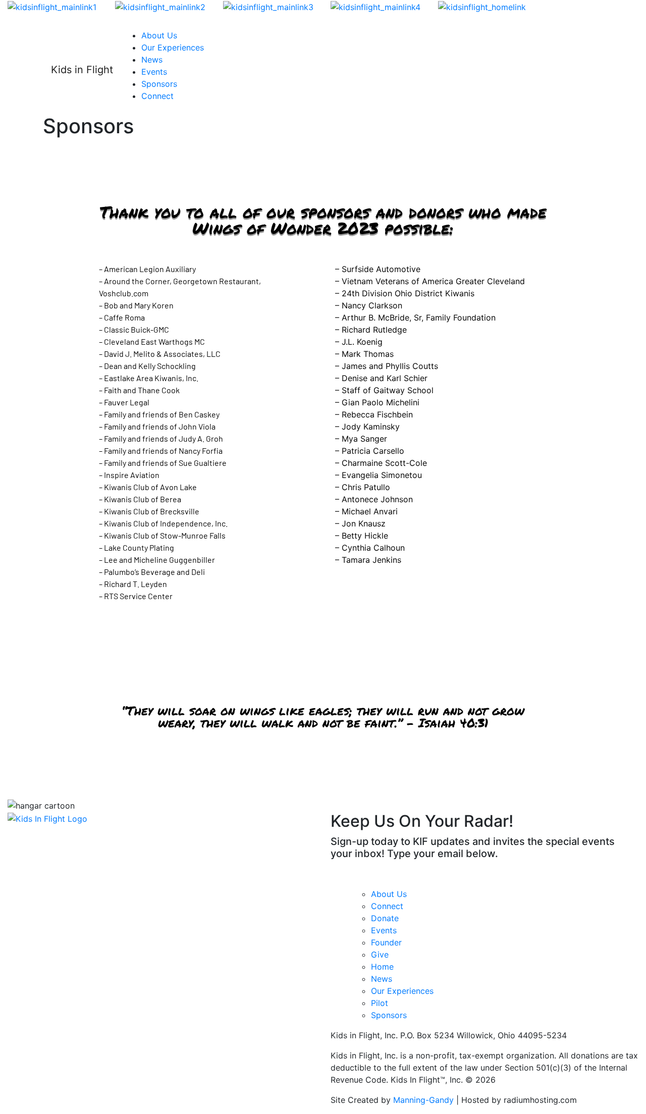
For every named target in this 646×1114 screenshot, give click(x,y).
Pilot (379, 1003)
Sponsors (159, 84)
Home (382, 967)
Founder (386, 942)
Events (154, 72)
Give (380, 954)
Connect (157, 96)
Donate (385, 918)
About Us (159, 35)
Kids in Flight (82, 70)
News (152, 60)
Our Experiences (172, 47)
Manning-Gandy (423, 1100)
